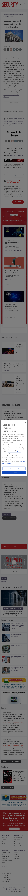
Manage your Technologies (14, 468)
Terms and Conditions (14, 452)
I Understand (14, 472)
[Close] (25, 422)
